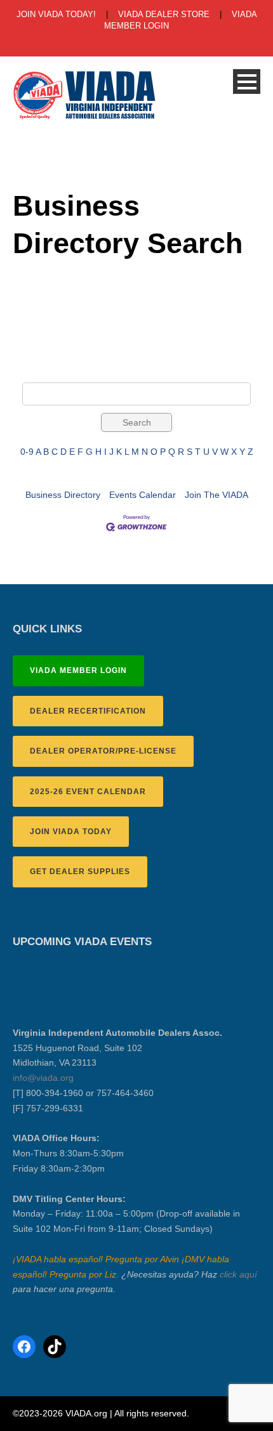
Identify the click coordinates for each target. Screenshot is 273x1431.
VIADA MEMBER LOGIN (78, 670)
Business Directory (62, 495)
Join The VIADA (216, 495)
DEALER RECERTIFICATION (88, 711)
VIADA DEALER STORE (164, 14)
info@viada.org (43, 1078)
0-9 (27, 452)
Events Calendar (142, 495)
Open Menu (246, 81)
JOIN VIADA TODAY (71, 831)
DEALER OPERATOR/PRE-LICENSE (103, 751)
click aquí (238, 1274)
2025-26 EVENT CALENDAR (88, 791)
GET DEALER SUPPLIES (80, 871)
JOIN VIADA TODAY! (56, 14)
